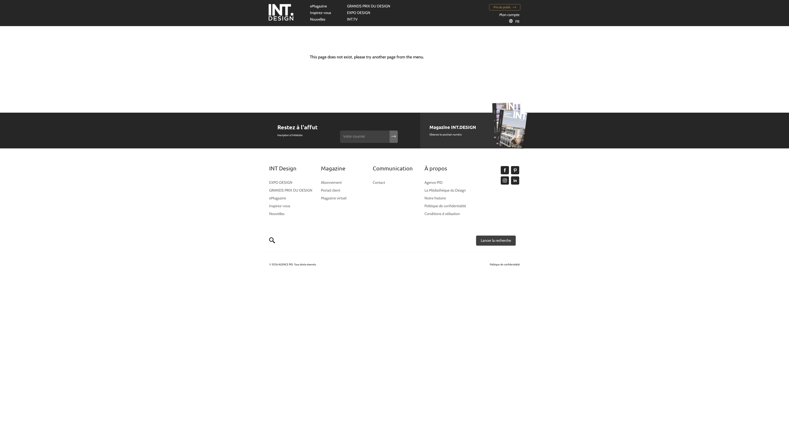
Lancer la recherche (496, 240)
